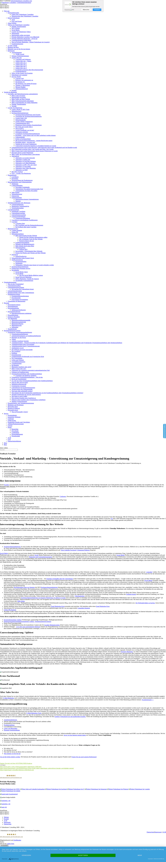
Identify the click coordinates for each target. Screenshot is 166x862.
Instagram (81, 550)
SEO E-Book (16, 28)
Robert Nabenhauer (14, 18)
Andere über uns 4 (21, 68)
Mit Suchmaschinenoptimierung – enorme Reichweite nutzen (33, 140)
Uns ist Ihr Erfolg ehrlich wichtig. (10, 757)
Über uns (6, 11)
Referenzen (11, 51)
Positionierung (12, 175)
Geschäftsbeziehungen (18, 362)
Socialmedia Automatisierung (24, 280)
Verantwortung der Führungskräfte (22, 389)
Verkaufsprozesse (17, 194)
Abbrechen (86, 9)
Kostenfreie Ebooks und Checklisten (19, 422)
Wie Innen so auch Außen (19, 396)
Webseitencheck (16, 111)
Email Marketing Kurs (57, 606)
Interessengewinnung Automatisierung (27, 199)
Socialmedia (15, 270)
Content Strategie (17, 230)
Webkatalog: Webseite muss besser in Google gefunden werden (34, 265)
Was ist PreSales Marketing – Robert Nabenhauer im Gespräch (31, 42)
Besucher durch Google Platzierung (22, 152)
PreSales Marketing (127, 651)
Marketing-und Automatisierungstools (40, 557)
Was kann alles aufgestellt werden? (22, 391)
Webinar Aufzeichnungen (19, 401)
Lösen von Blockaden (10, 728)
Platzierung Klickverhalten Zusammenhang (28, 125)
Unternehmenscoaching (19, 215)
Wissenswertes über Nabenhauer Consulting (25, 16)
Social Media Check (21, 272)
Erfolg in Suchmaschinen (23, 139)
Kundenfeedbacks (20, 71)
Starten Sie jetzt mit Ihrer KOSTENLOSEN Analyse (16, 763)
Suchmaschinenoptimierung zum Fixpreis (27, 114)
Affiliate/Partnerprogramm (16, 424)
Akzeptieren (83, 855)
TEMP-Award (19, 54)
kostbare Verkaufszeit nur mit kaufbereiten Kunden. (70, 716)
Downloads (15, 431)
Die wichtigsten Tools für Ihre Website (31, 239)
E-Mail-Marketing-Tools (34, 713)
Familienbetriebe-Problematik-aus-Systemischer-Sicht (28, 356)
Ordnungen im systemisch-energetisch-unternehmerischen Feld (31, 370)
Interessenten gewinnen (19, 97)
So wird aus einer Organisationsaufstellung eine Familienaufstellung (32, 381)
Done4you (15, 254)
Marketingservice (13, 228)
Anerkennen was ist (18, 348)
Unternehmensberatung (15, 291)
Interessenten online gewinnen (21, 35)
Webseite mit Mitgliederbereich (24, 244)
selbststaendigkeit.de (21, 89)
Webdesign (15, 184)
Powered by (67, 9)
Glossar (10, 425)
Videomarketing (80, 596)
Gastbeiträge (15, 432)
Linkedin (67, 550)
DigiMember (17, 840)
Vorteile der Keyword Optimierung (26, 144)
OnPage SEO (23, 249)
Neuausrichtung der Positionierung (22, 180)
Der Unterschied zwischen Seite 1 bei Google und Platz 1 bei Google (33, 149)
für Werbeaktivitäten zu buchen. (145, 603)
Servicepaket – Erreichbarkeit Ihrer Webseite (28, 251)
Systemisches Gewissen (19, 386)
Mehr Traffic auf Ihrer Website (21, 99)
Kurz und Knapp (17, 21)
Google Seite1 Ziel (21, 118)
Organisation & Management (16, 301)
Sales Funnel (15, 192)
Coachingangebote (13, 209)
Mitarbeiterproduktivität (19, 322)
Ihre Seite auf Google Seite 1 (24, 127)
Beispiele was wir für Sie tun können (19, 49)
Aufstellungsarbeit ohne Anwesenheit (23, 344)
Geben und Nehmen (18, 360)
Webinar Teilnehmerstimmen (20, 56)
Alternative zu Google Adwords (25, 158)
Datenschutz (7, 824)
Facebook (73, 550)
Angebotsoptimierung (10, 720)
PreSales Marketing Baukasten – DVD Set (24, 38)
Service (6, 413)
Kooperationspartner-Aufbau (12, 620)
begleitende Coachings (18, 211)
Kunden (6, 485)
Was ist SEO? (19, 128)
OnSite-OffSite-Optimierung (24, 121)
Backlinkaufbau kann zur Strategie (24, 587)
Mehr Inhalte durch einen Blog (24, 246)
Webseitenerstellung (18, 234)
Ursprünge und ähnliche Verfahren (25, 375)
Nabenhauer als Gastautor (19, 75)
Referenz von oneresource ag (24, 80)
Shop (5, 443)
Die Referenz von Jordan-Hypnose (26, 83)
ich (112, 518)
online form (10, 843)
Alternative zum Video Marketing (25, 168)
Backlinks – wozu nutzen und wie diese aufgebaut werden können (35, 135)
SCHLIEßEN (4, 845)
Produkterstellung (9, 725)
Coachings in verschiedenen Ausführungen (25, 220)
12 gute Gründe (12, 45)
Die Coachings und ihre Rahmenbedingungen (29, 225)
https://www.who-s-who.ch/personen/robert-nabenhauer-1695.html (20, 766)
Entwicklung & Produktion (20, 299)
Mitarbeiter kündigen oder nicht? (21, 367)
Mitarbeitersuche (17, 325)
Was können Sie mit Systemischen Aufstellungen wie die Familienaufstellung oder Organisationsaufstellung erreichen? (47, 393)
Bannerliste (15, 429)
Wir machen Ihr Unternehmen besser (23, 289)
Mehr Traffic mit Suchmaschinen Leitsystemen (26, 154)
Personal (6, 303)
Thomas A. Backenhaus (22, 85)
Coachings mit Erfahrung (23, 59)
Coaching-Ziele (20, 223)
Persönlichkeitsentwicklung (12, 330)
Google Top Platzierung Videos (21, 32)
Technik (14, 106)
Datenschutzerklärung (14, 441)
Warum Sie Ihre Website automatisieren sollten (33, 237)
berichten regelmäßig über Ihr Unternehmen (59, 579)
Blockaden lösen (13, 406)
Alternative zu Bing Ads (22, 159)
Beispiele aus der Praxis (19, 337)
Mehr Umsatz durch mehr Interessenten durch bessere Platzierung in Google (35, 151)
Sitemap (6, 817)
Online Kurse (12, 420)
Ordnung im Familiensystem (20, 372)
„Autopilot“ (149, 572)
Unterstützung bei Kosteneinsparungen (23, 387)
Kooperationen (12, 415)
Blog (5, 444)
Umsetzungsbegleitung (18, 216)
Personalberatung (13, 315)
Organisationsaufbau (10, 282)
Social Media (16, 30)
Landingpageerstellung (22, 242)
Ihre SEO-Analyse (17, 171)
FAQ (9, 439)
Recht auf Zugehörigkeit (19, 379)
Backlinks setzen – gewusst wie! (25, 142)
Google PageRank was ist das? (24, 130)
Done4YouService (21, 256)
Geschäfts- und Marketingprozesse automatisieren (23, 94)
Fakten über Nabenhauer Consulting (23, 14)
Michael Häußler (20, 87)
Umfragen (11, 419)
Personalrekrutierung (14, 311)
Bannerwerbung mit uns (26, 241)
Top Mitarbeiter (12, 318)
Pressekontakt (16, 436)
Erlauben (97, 9)
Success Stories (16, 76)
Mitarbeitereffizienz (17, 324)
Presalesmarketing (20, 261)
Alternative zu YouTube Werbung (25, 161)
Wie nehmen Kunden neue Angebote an (24, 398)
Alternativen (15, 156)
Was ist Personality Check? (20, 412)
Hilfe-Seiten (21, 601)
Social (36, 555)
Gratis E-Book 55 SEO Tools (20, 109)
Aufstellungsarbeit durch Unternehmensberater (26, 346)
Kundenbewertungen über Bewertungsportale (29, 70)
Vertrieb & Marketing (10, 92)
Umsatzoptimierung (17, 204)
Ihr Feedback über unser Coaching (25, 227)
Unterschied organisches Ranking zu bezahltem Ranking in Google (35, 146)
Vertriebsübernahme (18, 208)
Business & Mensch (14, 408)
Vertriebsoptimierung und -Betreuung (19, 203)
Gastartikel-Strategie (84, 608)
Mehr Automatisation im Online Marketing (24, 102)
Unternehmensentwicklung (16, 287)
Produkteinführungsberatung (20, 296)
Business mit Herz (13, 47)
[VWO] (72, 9)
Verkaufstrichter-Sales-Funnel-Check (23, 258)
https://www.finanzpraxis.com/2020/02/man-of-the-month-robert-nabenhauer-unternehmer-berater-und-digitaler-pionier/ (37, 768)
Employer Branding (14, 317)
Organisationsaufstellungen (20, 334)
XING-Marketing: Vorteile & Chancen (27, 279)
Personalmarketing (13, 308)
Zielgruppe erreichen (21, 132)
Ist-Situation (15, 365)
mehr (140, 855)
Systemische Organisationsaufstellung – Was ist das (27, 377)
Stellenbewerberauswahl (19, 384)
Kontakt (6, 819)
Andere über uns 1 (21, 63)
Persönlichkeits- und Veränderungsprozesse (21, 403)
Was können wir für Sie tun (12, 753)
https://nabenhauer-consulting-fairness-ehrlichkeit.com (17, 770)
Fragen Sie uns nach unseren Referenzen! (84, 757)
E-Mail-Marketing (17, 185)
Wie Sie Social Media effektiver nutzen (31, 275)
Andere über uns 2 (21, 64)
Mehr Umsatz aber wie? (19, 368)
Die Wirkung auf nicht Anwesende (22, 349)
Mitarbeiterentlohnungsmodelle (21, 320)
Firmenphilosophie (13, 13)
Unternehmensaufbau (14, 286)
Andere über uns (17, 57)
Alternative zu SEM (21, 170)
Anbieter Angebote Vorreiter (20, 341)
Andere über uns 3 (21, 66)
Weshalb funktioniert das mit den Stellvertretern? (26, 394)
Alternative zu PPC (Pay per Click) (26, 165)
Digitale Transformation (19, 26)
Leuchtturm (15, 177)
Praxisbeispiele (16, 298)
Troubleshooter (12, 329)
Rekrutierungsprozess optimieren (21, 313)
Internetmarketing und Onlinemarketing (20, 182)
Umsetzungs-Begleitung (22, 218)
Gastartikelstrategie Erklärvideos (21, 40)
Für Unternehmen (17, 358)
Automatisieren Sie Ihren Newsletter (26, 190)
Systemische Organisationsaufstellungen (20, 332)
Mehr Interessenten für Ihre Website (26, 235)
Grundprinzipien (17, 363)
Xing (62, 550)
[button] (3, 4)
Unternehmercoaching (18, 213)
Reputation (15, 178)
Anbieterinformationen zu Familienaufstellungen (26, 336)
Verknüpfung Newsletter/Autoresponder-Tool (29, 189)
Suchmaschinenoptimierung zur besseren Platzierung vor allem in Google (43, 598)
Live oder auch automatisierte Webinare (28, 627)
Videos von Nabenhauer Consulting (18, 25)
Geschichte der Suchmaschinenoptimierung (28, 116)
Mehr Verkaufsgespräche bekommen (23, 101)
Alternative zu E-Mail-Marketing (25, 163)
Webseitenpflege (20, 247)
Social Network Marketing (23, 277)
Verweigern (26, 855)
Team (13, 19)
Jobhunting (15, 327)
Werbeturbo (18, 263)
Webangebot (15, 33)
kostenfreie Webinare (14, 417)
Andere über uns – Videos (23, 61)
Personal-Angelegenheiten (12, 730)
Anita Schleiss (12, 23)
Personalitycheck (13, 410)
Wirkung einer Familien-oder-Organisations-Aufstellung (28, 400)
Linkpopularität (20, 137)
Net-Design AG (20, 82)
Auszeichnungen (17, 52)
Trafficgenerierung (17, 260)
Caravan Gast (19, 78)
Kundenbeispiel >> (148, 700)
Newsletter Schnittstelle (22, 187)
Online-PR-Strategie (10, 610)
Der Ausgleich (16, 351)
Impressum (7, 822)
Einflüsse (14, 353)
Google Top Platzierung (15, 108)
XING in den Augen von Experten (22, 73)
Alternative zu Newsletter (23, 166)
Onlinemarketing (17, 197)
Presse (10, 427)
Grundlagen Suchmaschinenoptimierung (27, 133)
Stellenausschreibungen (19, 310)
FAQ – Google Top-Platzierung (21, 173)
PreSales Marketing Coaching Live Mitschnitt (25, 37)
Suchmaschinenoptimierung (20, 113)
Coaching (14, 222)
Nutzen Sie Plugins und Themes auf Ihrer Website (30, 253)
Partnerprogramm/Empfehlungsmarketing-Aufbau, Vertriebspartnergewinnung (27, 621)
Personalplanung (13, 306)
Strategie (18, 201)
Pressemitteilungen (17, 434)
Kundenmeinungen (17, 44)
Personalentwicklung (14, 305)
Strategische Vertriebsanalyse (20, 206)
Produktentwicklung (14, 294)
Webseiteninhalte (20, 120)
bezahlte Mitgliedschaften (52, 625)
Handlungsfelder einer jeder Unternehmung (21, 292)
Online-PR (15, 232)
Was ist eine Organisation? (16, 284)
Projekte (14, 90)
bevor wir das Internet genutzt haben (75, 735)
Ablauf (14, 339)
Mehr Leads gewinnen (18, 95)
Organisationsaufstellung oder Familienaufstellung (27, 374)
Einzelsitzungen (16, 355)
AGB (9, 438)
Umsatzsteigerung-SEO (22, 123)
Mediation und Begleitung (16, 405)
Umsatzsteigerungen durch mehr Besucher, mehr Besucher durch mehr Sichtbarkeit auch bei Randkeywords (44, 147)
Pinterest (87, 550)
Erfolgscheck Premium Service (21, 268)
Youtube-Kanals (131, 594)
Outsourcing (15, 196)
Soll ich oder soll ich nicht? (20, 382)
